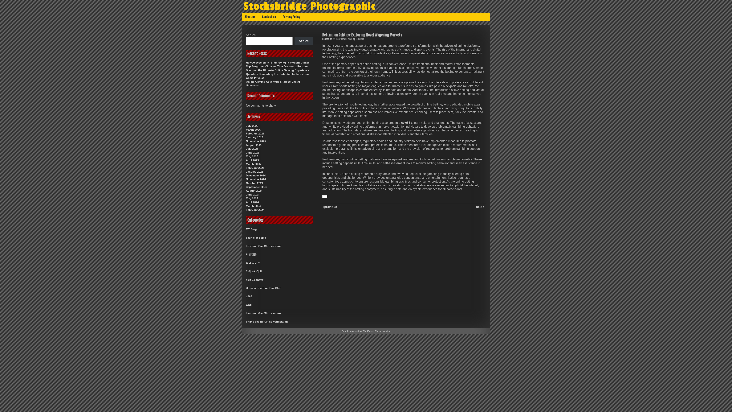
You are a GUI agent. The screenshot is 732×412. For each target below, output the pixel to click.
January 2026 (254, 137)
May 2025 (252, 156)
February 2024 (255, 209)
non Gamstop (255, 279)
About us (250, 17)
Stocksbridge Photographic (310, 6)
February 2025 (255, 167)
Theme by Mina (382, 331)
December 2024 (256, 175)
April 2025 (252, 160)
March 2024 (253, 206)
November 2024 (256, 179)
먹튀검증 (251, 254)
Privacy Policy (291, 17)
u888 (249, 296)
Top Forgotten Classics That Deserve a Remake (277, 66)
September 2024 (256, 186)
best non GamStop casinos (263, 246)
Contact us (269, 17)
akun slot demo (256, 237)
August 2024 (254, 190)
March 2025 (253, 164)
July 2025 (252, 148)
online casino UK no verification (267, 321)
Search (251, 35)
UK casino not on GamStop (263, 288)
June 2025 (252, 152)
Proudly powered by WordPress (357, 331)
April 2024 (252, 202)
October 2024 (254, 183)
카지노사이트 (254, 271)
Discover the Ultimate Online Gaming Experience (277, 70)
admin (361, 39)
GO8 (249, 304)
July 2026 (252, 125)
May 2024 (252, 198)
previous (330, 206)
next (479, 206)
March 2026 (253, 129)
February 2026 (255, 133)
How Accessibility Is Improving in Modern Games (278, 62)
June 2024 (252, 194)
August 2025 (254, 144)
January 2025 (254, 171)
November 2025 (256, 141)
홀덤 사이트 (253, 262)
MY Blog (251, 229)
